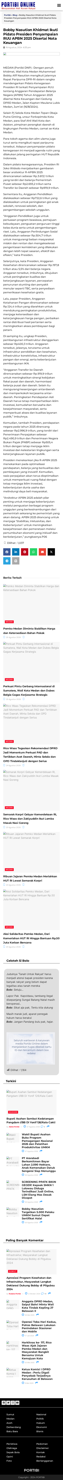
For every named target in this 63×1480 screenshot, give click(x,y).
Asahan (13, 1112)
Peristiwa (11, 1443)
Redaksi (41, 1456)
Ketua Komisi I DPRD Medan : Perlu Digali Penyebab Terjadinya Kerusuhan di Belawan (37, 1374)
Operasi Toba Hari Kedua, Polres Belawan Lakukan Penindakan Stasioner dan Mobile (39, 1326)
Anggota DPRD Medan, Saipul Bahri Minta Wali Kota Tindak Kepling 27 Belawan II (38, 1306)
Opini (9, 1456)
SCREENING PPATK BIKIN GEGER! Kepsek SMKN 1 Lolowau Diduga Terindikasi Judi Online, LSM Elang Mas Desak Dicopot (39, 1189)
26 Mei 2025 (29, 1315)
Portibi (7, 15)
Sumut (12, 1271)
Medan (9, 621)
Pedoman (42, 1443)
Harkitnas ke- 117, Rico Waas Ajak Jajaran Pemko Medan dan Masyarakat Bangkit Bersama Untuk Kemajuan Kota (37, 1350)
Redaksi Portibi (15, 1294)
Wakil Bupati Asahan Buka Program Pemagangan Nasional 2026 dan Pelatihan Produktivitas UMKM (37, 1141)
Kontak (40, 1452)
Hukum (40, 1422)
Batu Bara (12, 1431)
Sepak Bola (13, 1452)
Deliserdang (13, 1427)
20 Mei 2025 (29, 1362)
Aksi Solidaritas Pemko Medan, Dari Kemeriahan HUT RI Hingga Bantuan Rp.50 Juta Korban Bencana (31, 938)
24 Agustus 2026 (13, 765)
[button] (59, 5)
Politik (40, 1418)
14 (45, 1294)
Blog (15, 15)
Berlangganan (44, 1460)
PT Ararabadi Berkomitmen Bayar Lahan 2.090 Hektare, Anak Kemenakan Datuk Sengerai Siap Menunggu (39, 1164)
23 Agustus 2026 (13, 827)
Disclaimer (42, 1448)
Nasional (41, 1414)
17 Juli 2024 (29, 1336)
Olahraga (11, 1448)
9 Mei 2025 (28, 1383)
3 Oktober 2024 (34, 1294)
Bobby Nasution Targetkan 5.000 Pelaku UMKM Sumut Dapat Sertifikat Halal (38, 1213)
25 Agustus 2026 (13, 637)
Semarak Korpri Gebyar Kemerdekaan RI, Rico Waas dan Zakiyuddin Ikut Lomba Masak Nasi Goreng (30, 818)
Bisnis (39, 1431)
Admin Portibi (14, 1127)
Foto (9, 1460)
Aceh (9, 1422)
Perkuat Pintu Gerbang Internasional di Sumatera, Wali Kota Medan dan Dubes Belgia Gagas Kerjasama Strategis (29, 690)
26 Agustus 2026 (31, 1175)
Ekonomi (41, 1427)
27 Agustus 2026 (33, 1127)
